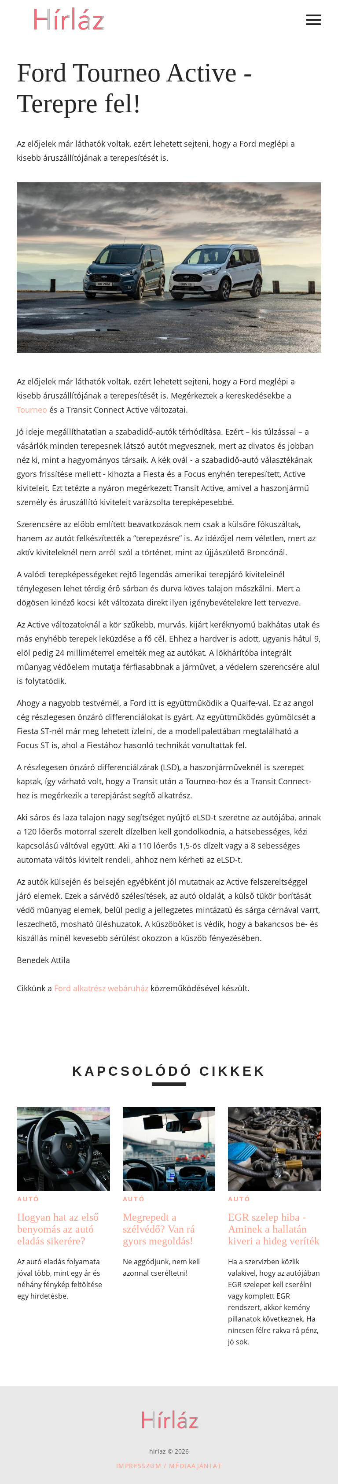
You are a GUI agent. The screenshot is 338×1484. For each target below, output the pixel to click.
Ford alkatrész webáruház (101, 988)
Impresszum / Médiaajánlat (169, 1466)
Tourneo (32, 409)
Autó (28, 1199)
